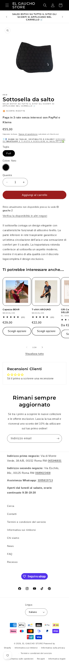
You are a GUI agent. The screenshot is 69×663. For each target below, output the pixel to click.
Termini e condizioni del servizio (26, 521)
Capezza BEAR (11, 309)
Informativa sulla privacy (53, 648)
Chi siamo (13, 537)
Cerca (10, 506)
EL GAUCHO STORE (32, 643)
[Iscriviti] (58, 438)
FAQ (9, 554)
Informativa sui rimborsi (21, 529)
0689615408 (42, 472)
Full (8, 153)
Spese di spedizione (28, 134)
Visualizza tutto (34, 353)
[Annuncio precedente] (6, 17)
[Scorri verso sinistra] (27, 347)
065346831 (54, 460)
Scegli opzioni (17, 331)
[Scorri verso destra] (42, 347)
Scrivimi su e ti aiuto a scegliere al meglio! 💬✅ (34, 140)
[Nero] (6, 167)
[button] (7, 5)
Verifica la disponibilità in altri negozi (25, 215)
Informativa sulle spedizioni (20, 659)
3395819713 (45, 480)
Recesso (12, 562)
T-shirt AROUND (41, 309)
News (10, 546)
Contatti (12, 513)
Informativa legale (57, 659)
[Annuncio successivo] (62, 17)
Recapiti (41, 659)
